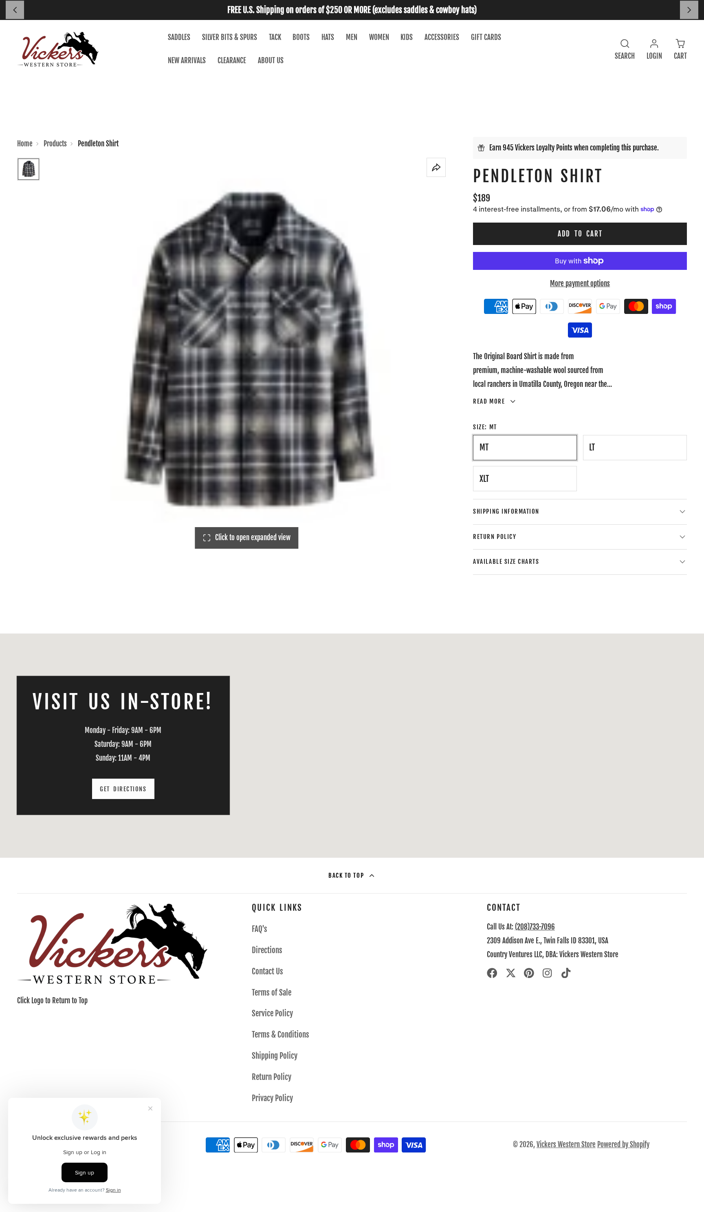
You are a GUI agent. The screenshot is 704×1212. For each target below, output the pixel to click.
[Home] (58, 49)
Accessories (442, 37)
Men (351, 37)
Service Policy (272, 1013)
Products (55, 143)
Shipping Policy (274, 1056)
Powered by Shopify (623, 1144)
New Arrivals (187, 60)
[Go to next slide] (689, 10)
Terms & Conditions (280, 1035)
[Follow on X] (511, 973)
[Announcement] (352, 10)
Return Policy (271, 1077)
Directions (267, 950)
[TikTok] (566, 973)
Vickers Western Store (566, 1144)
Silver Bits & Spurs (229, 37)
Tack (275, 37)
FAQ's (259, 929)
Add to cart (580, 234)
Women (379, 37)
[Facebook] (492, 973)
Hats (327, 37)
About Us (271, 60)
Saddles (179, 37)
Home (25, 143)
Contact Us (267, 971)
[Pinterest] (529, 973)
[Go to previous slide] (15, 10)
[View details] (112, 943)
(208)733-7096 (535, 927)
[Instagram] (548, 973)
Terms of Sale (271, 993)
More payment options (580, 283)
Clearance (232, 60)
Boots (301, 37)
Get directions (123, 789)
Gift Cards (486, 37)
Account (654, 49)
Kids (406, 37)
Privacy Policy (272, 1098)
